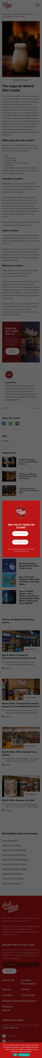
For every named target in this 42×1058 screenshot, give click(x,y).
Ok (15, 1055)
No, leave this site (20, 542)
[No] (39, 1050)
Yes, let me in (20, 533)
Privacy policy (24, 1055)
